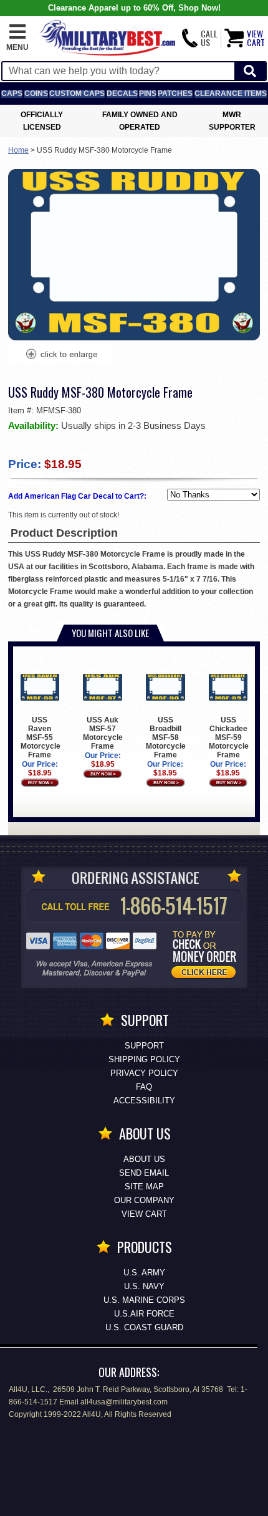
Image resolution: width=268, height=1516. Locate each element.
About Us (144, 1159)
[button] (17, 38)
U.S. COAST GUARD (144, 1327)
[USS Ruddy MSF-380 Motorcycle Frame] (61, 355)
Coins (36, 93)
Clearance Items (230, 93)
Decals (122, 93)
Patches (175, 93)
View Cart (144, 1214)
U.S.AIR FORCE (144, 1313)
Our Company (144, 1200)
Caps (11, 93)
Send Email (144, 1173)
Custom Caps (77, 93)
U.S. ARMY (144, 1272)
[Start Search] (250, 71)
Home (18, 150)
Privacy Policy (144, 1073)
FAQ (144, 1086)
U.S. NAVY (144, 1286)
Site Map (144, 1186)
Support (144, 1045)
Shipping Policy (144, 1059)
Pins (147, 93)
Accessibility (144, 1100)
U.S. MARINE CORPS (144, 1300)
